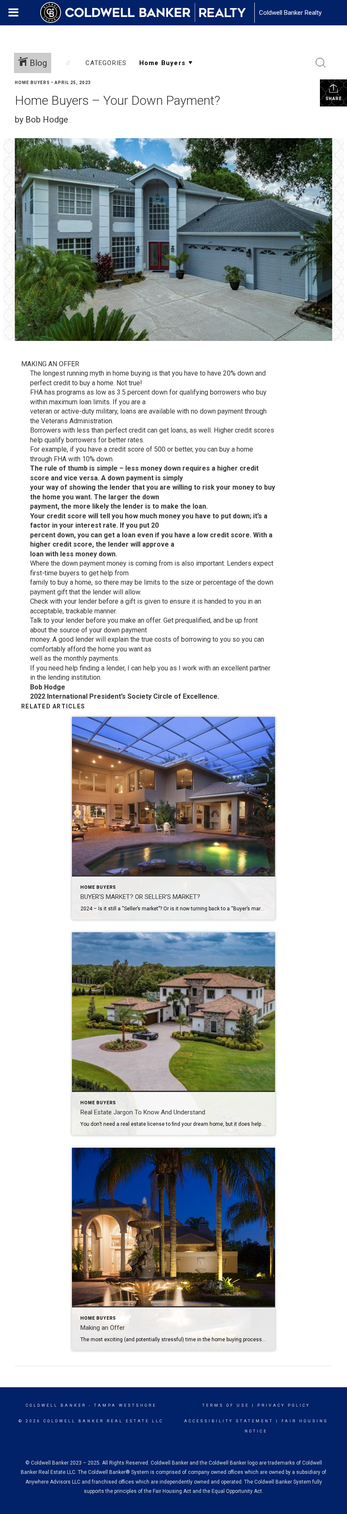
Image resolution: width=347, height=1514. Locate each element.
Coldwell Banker (56, 1405)
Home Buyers (32, 82)
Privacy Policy (283, 1405)
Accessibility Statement (228, 1421)
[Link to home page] (147, 12)
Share (333, 98)
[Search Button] (320, 63)
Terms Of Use (225, 1405)
